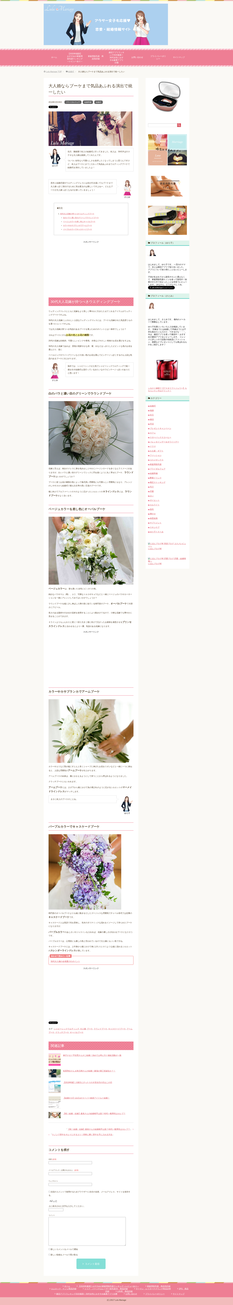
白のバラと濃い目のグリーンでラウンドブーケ (81, 218)
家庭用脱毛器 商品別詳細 (96, 57)
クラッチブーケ (62, 1032)
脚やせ (153, 514)
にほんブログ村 (155, 549)
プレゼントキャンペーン (160, 428)
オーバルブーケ (76, 1032)
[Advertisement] (91, 270)
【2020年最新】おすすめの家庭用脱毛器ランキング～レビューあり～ (75, 57)
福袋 (152, 410)
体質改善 (154, 518)
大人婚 (83, 1029)
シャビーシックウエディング (66, 1029)
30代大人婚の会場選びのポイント (65, 961)
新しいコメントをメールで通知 (64, 1249)
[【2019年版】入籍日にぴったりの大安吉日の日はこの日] (55, 1091)
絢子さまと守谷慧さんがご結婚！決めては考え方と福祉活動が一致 (92, 1055)
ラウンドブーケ (100, 1029)
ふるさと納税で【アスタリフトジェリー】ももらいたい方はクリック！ (167, 389)
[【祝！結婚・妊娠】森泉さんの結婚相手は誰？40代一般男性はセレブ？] (55, 1116)
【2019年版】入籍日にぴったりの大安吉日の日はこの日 (87, 1082)
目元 (152, 415)
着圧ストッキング (157, 482)
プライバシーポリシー (158, 57)
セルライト (155, 505)
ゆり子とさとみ (156, 532)
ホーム (54, 57)
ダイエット (155, 500)
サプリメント (156, 523)
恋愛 (152, 491)
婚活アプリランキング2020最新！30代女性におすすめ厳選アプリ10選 (116, 57)
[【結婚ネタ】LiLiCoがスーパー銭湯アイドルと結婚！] (55, 1107)
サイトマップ (179, 57)
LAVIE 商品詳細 (125, 1291)
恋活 (152, 424)
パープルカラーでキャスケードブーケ (77, 229)
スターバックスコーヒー (160, 437)
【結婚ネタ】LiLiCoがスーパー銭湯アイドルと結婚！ (86, 1098)
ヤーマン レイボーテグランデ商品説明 (153, 1289)
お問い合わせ (137, 57)
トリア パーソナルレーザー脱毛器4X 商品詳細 (106, 1289)
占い (152, 496)
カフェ (153, 433)
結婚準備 (87, 102)
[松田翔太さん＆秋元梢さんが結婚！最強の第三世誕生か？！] (55, 1075)
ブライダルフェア (73, 102)
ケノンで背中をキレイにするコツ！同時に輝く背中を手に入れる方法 (82, 1135)
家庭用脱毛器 (156, 464)
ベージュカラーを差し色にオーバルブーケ (79, 222)
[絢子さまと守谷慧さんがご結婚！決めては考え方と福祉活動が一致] (55, 1064)
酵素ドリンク (156, 478)
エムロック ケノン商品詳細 (63, 1289)
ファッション (156, 455)
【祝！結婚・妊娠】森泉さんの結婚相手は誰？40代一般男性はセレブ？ (94, 1114)
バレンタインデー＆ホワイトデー (164, 442)
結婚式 (98, 102)
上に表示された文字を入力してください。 (67, 1206)
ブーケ (90, 1029)
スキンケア (155, 527)
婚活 (152, 419)
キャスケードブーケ (117, 1029)
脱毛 (152, 509)
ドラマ (153, 446)
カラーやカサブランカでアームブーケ (77, 225)
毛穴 (152, 487)
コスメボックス (156, 460)
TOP (54, 72)
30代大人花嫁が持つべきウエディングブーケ (77, 214)
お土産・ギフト (156, 451)
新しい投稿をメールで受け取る (64, 1255)
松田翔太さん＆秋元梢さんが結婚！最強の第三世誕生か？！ (89, 1071)
